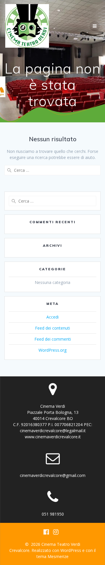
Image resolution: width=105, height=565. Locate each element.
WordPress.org (52, 350)
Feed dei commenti (52, 339)
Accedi (52, 317)
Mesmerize (58, 556)
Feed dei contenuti (52, 328)
